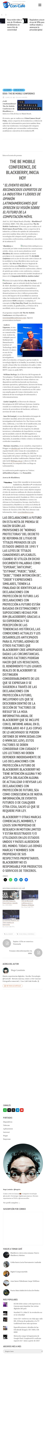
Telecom (6, 1130)
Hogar (5, 1140)
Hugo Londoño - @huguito (11, 1194)
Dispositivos (7, 1127)
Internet (6, 1137)
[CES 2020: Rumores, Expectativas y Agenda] (11, 900)
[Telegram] (17, 1115)
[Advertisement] (22, 68)
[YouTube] (22, 1115)
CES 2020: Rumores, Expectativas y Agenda (10, 907)
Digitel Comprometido (18, 1277)
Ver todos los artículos (13, 991)
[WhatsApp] (5, 1115)
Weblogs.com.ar (17, 466)
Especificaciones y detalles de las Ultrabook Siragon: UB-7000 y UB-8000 (27, 1334)
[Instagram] (9, 1115)
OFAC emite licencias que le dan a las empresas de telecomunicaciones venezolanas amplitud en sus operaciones (36, 27)
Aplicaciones (8, 1134)
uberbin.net (15, 453)
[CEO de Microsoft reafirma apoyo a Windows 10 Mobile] (29, 900)
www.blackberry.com (25, 517)
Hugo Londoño (22, 102)
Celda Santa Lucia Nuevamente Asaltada (25, 1267)
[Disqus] (22, 1024)
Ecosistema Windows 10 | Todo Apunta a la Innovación (11, 927)
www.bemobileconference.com (14, 323)
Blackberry (7, 95)
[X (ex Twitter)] (13, 1115)
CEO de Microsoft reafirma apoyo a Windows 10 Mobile (27, 908)
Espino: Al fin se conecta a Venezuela (23, 947)
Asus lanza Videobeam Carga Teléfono (24, 1286)
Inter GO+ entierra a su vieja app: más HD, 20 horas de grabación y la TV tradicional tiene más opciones (28, 1326)
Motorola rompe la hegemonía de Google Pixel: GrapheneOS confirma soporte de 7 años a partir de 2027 (27, 1343)
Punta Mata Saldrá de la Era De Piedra (24, 1295)
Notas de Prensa (18, 95)
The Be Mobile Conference (26, 939)
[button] (6, 14)
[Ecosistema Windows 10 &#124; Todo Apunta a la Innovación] (11, 919)
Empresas (6, 1144)
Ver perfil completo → (11, 1208)
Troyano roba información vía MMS (20, 957)
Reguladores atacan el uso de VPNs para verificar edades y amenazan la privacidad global (14, 24)
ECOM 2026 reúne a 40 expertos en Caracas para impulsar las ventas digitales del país (27, 1311)
